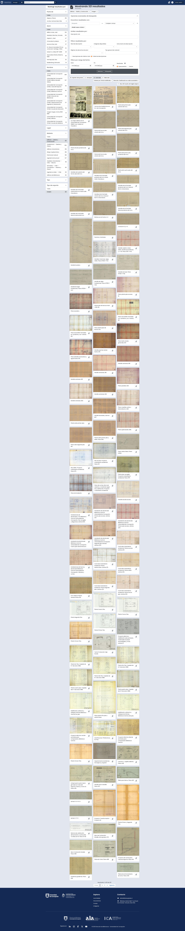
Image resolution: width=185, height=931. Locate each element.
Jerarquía (89, 77)
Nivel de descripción (76, 44)
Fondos (95, 903)
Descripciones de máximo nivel (81, 56)
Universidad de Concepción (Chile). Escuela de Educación (57, 108)
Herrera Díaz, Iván (57, 44)
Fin (94, 63)
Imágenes (96, 906)
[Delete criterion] (137, 23)
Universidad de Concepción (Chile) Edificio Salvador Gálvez (57, 80)
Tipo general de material (112, 50)
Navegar (15, 2)
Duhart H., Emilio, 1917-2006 (57, 52)
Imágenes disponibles (100, 44)
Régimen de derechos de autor (79, 50)
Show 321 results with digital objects (129, 84)
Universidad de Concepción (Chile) (57, 74)
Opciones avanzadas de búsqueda (83, 16)
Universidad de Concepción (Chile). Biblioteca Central (57, 90)
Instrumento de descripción (125, 44)
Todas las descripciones (99, 56)
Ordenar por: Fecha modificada (102, 80)
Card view (98, 77)
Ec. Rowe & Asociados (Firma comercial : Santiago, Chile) (57, 48)
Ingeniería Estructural (57, 158)
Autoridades (96, 898)
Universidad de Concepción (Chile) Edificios (57, 117)
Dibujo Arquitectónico (57, 152)
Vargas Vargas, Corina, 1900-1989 (57, 113)
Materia (50, 133)
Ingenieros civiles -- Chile (57, 172)
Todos (48, 15)
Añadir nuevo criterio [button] (78, 27)
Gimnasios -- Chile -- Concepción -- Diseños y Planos (57, 167)
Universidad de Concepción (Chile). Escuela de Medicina (57, 122)
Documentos (97, 901)
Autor (49, 26)
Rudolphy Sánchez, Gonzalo (57, 35)
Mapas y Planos (57, 18)
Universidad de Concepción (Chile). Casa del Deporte (57, 86)
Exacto (131, 66)
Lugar (49, 128)
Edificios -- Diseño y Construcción (57, 140)
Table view (106, 77)
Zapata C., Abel (57, 38)
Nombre (50, 67)
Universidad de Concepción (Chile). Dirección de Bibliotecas (57, 96)
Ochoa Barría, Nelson (57, 41)
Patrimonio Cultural (57, 155)
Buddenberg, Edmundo (57, 63)
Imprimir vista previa (77, 77)
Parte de (50, 12)
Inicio (72, 63)
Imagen (57, 192)
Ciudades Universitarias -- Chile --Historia (57, 162)
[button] (169, 2)
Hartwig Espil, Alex (57, 60)
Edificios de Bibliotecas (57, 175)
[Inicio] (6, 2)
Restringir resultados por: (57, 7)
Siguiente (112, 885)
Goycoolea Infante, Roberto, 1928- (57, 55)
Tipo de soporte (52, 185)
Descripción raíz (75, 34)
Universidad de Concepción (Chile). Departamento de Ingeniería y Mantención (57, 102)
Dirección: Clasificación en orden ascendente (126, 80)
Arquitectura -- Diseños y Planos (57, 145)
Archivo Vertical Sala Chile (57, 21)
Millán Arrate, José (57, 33)
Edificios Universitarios (57, 149)
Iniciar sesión (178, 2)
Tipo (48, 180)
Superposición (123, 66)
